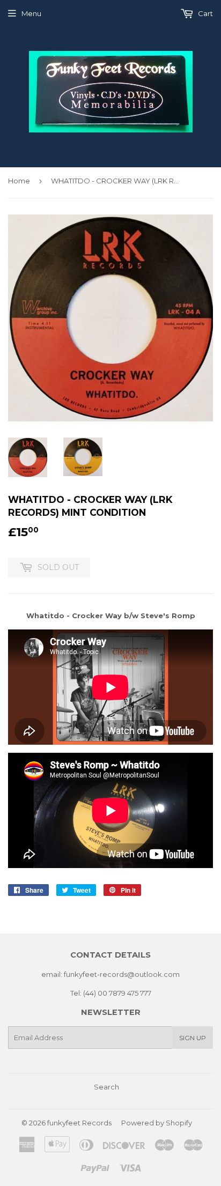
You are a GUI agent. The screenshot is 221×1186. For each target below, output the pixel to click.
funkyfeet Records (79, 1122)
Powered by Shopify (156, 1122)
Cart (204, 13)
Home (19, 180)
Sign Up (192, 1038)
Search (106, 1087)
